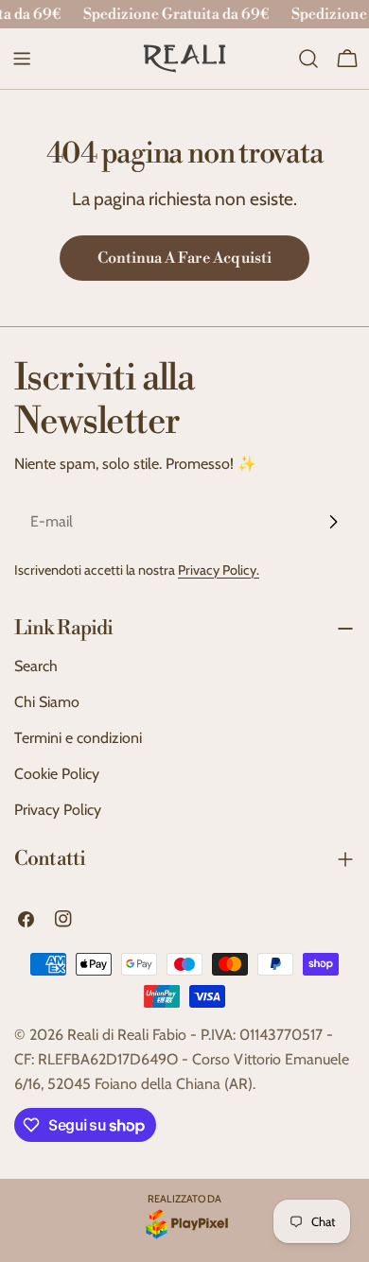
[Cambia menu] (22, 59)
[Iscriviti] (333, 522)
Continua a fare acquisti (184, 258)
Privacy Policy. (218, 570)
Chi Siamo (46, 702)
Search (36, 666)
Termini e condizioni (78, 738)
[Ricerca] (308, 59)
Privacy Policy (57, 810)
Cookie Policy (56, 774)
